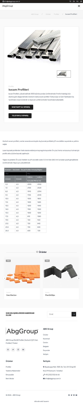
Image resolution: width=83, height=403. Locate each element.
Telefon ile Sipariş (20, 116)
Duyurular (46, 350)
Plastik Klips (50, 295)
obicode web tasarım (41, 401)
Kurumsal (46, 339)
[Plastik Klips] (61, 272)
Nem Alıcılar (10, 379)
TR (70, 1)
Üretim (8, 292)
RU (77, 1)
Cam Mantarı (11, 295)
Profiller (11, 86)
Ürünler (45, 335)
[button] (4, 278)
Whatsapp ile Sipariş (21, 107)
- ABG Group (16, 395)
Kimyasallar (10, 375)
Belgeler (46, 346)
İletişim (45, 354)
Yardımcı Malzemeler (13, 371)
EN (74, 1)
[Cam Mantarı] (22, 272)
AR (81, 1)
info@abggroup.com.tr (53, 379)
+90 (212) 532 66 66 (52, 375)
